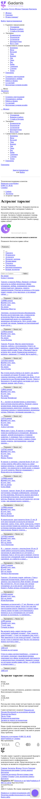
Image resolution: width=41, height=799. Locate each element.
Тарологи (9, 253)
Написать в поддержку (10, 183)
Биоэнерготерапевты (13, 267)
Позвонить (5, 247)
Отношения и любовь (13, 79)
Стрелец (13, 68)
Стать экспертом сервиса (24, 776)
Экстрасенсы (10, 265)
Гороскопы (9, 73)
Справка (4, 188)
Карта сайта (5, 797)
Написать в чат (20, 781)
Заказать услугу (9, 646)
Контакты (33, 9)
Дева (12, 54)
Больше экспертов (12, 269)
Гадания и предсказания (14, 76)
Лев (11, 58)
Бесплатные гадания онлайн (16, 85)
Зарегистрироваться (14, 21)
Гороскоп (25, 9)
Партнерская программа (10, 770)
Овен (12, 60)
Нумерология (15, 35)
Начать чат (17, 298)
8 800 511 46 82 (7, 185)
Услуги (12, 9)
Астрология (14, 39)
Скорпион (14, 66)
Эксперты (5, 9)
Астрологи (9, 257)
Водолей (13, 52)
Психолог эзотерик (12, 259)
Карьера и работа (16, 29)
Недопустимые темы (25, 774)
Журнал (18, 9)
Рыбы (12, 64)
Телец (12, 70)
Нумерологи (10, 255)
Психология (14, 37)
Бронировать (8, 505)
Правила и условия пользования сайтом (16, 793)
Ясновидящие (10, 261)
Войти (3, 21)
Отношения (14, 27)
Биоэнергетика (16, 41)
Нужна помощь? (11, 17)
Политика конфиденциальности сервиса (16, 795)
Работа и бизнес (11, 81)
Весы (12, 50)
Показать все (29, 710)
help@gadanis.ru (7, 738)
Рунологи (9, 263)
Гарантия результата (9, 774)
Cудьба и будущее (17, 31)
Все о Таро (14, 44)
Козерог (13, 56)
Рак (11, 62)
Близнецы (14, 48)
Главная (4, 768)
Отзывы (11, 776)
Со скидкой (9, 83)
